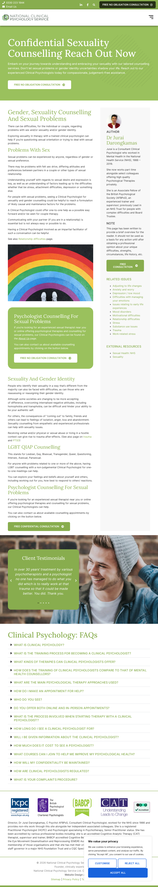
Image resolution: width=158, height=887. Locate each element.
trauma (87, 436)
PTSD (16, 440)
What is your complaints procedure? (45, 779)
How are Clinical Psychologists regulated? (51, 771)
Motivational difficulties (126, 315)
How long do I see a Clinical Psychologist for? (54, 728)
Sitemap (55, 879)
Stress (116, 322)
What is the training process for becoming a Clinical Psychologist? (72, 653)
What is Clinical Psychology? (39, 645)
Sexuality (118, 356)
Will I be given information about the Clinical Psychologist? (66, 737)
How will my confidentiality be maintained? (52, 762)
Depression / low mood (126, 293)
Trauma (117, 330)
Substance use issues (125, 326)
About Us (24, 338)
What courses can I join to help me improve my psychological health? (74, 754)
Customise (102, 863)
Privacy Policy (71, 879)
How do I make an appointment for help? (49, 691)
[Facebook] (88, 4)
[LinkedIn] (81, 4)
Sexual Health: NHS (124, 353)
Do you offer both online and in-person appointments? (61, 708)
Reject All (132, 863)
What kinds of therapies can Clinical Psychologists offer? (64, 662)
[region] (118, 858)
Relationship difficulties (32, 238)
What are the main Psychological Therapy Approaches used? (66, 682)
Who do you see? (28, 699)
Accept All (118, 872)
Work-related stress (124, 333)
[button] (94, 4)
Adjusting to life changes (127, 285)
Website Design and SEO (79, 874)
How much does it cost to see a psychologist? (54, 745)
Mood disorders (122, 311)
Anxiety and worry (123, 289)
